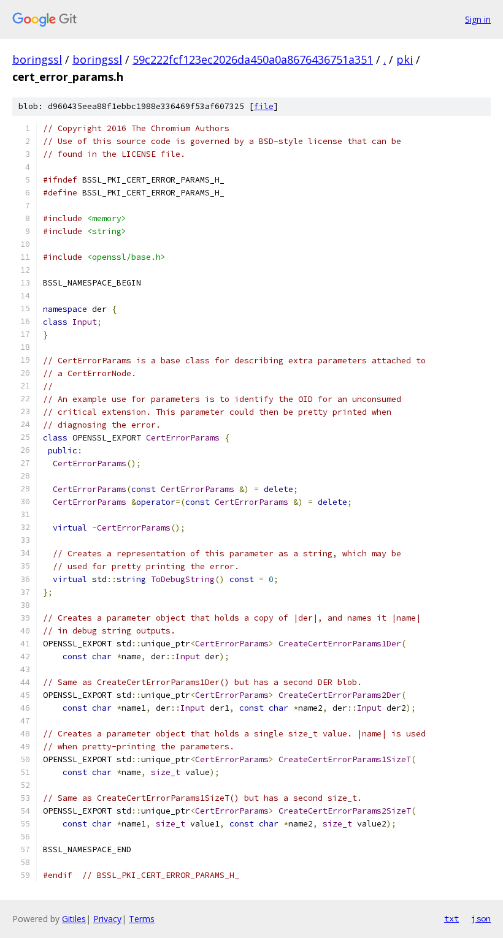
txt (451, 918)
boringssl (37, 59)
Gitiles (74, 919)
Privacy (107, 919)
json (481, 918)
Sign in (478, 19)
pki (404, 59)
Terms (142, 919)
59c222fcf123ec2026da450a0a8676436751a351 (252, 59)
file (264, 106)
